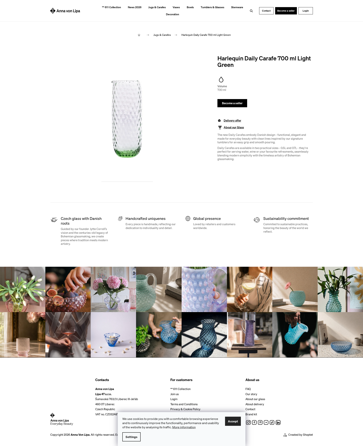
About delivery (254, 404)
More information (184, 427)
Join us (174, 394)
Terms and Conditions (184, 404)
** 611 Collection (180, 389)
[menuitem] (110, 7)
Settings (131, 437)
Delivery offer (232, 120)
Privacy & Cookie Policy (185, 409)
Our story (251, 394)
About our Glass (234, 127)
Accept (233, 421)
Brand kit (251, 414)
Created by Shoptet (300, 434)
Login (306, 10)
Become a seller (286, 10)
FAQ (248, 389)
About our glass (255, 399)
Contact (266, 10)
